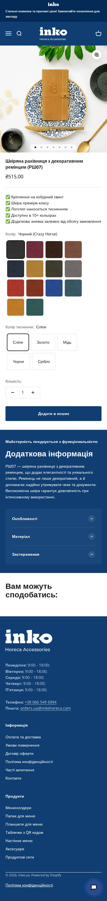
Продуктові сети (19, 857)
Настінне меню (19, 840)
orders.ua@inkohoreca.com (45, 708)
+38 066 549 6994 (41, 702)
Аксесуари (14, 848)
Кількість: (13, 381)
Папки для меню (20, 815)
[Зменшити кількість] (12, 392)
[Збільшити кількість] (33, 392)
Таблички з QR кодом (24, 832)
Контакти (13, 778)
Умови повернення (22, 745)
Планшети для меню (24, 824)
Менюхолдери (18, 807)
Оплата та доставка (23, 736)
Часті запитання (19, 769)
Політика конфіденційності (29, 761)
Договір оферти (19, 753)
